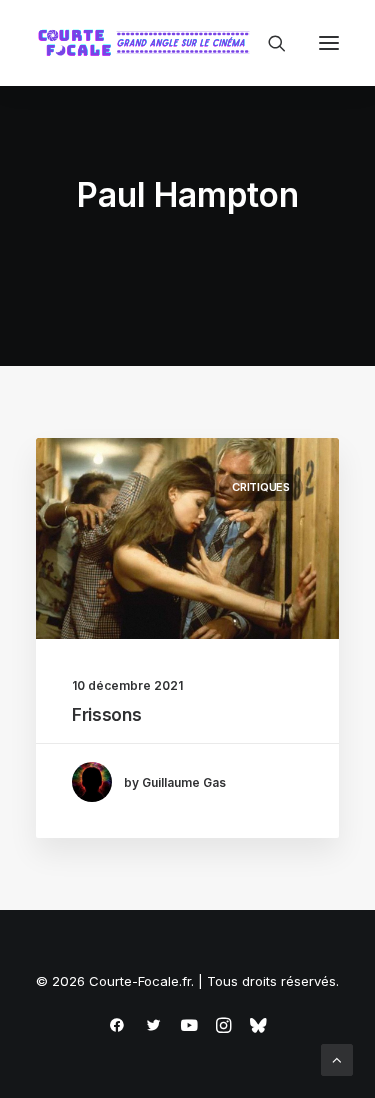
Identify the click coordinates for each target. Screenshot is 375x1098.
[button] (329, 43)
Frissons (106, 715)
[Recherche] (268, 43)
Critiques (261, 487)
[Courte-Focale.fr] (148, 43)
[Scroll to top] (337, 1058)
